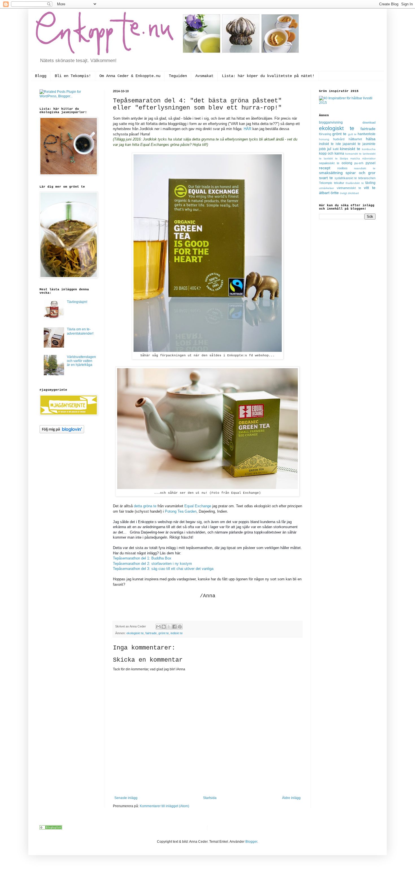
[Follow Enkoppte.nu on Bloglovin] (62, 432)
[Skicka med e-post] (158, 626)
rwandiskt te (364, 168)
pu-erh (358, 163)
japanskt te (352, 144)
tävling (370, 183)
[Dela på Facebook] (174, 626)
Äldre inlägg (291, 798)
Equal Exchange (197, 506)
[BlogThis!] (164, 626)
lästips (344, 158)
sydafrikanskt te (346, 178)
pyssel (370, 163)
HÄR (248, 129)
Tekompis (325, 183)
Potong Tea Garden (180, 511)
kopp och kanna (331, 153)
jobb (322, 149)
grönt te (163, 633)
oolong (347, 163)
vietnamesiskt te (349, 188)
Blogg (40, 76)
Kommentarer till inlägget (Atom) (164, 806)
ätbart (324, 192)
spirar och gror (360, 172)
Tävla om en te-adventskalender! (80, 331)
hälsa (370, 139)
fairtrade (151, 633)
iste (338, 144)
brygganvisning (331, 122)
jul (329, 148)
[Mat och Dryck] (51, 828)
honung (324, 139)
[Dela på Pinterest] (180, 626)
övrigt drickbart (349, 193)
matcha (355, 158)
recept (324, 168)
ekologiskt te (135, 633)
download (368, 122)
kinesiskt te (350, 148)
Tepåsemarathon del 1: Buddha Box (142, 558)
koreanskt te (353, 153)
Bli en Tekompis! (73, 76)
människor (368, 158)
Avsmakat (204, 76)
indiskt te (177, 633)
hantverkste (366, 134)
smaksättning (331, 172)
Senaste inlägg (125, 798)
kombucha (368, 149)
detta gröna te (145, 506)
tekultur (339, 183)
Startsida (210, 798)
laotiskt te (331, 158)
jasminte (368, 144)
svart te (326, 177)
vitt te (369, 187)
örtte (335, 192)
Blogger (251, 842)
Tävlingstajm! (77, 302)
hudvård (338, 139)
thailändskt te (355, 183)
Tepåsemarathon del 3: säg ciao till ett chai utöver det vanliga (163, 569)
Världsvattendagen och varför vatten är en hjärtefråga (81, 361)
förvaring (325, 134)
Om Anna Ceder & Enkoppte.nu (129, 76)
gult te (352, 134)
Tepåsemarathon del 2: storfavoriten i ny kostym (152, 563)
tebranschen (366, 178)
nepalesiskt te (329, 163)
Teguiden (178, 76)
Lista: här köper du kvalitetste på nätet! (268, 76)
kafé (336, 149)
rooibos (342, 168)
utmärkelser (326, 188)
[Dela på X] (169, 626)
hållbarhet (355, 139)
